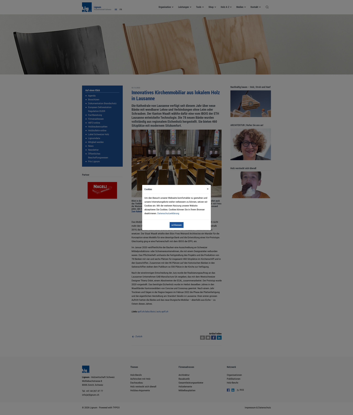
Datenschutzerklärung (168, 213)
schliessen (176, 225)
